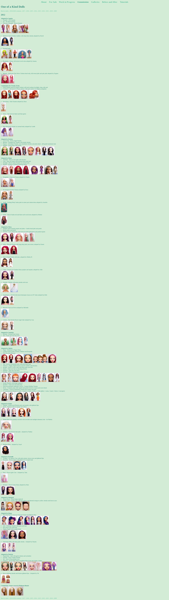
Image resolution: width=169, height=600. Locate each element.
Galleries (95, 2)
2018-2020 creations (15, 11)
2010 (51, 11)
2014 (35, 11)
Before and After (109, 2)
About (43, 2)
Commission (83, 2)
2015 (31, 11)
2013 (39, 11)
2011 (47, 11)
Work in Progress (67, 2)
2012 (43, 11)
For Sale (53, 2)
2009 (55, 11)
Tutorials (124, 2)
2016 (27, 11)
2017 (23, 11)
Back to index (5, 11)
